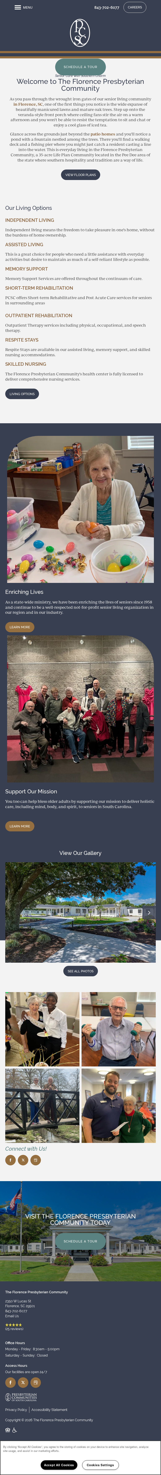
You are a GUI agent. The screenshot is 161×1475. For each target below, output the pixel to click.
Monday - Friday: (18, 1349)
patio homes (103, 134)
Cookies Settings (100, 1465)
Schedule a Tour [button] (80, 67)
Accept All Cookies (59, 1465)
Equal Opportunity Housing (7, 1432)
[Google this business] (35, 1160)
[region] (80, 1458)
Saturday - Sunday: (20, 1355)
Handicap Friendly (14, 1432)
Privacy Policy (16, 1410)
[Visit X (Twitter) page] (23, 1160)
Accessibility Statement (49, 1410)
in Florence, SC (28, 104)
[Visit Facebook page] (10, 1160)
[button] (134, 7)
